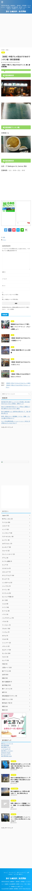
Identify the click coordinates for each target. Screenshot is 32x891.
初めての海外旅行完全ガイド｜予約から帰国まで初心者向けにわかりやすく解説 (15, 407)
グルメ (4, 239)
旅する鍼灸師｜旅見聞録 (16, 11)
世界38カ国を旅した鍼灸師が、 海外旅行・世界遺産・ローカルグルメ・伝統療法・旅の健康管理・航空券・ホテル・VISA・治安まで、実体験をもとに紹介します (16, 884)
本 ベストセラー (6, 754)
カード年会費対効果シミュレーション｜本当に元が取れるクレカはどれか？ (15, 422)
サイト (3, 285)
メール (4, 278)
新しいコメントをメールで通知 (10, 294)
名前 (3, 272)
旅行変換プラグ (5, 747)
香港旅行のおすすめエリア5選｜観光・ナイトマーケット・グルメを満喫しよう (20, 326)
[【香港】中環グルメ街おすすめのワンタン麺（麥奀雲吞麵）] (18, 230)
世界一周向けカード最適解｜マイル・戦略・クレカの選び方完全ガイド (15, 417)
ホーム (5, 872)
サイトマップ (12, 872)
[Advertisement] (16, 30)
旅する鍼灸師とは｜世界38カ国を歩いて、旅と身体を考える (15, 412)
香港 (4, 237)
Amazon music (5, 752)
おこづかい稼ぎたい (18, 874)
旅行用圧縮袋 (5, 745)
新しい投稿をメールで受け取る (10, 299)
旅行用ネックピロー (7, 751)
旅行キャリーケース (7, 743)
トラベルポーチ (5, 749)
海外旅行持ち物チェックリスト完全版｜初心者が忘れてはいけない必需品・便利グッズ (15, 402)
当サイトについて (21, 872)
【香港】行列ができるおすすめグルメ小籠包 (18, 383)
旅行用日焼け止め (6, 756)
